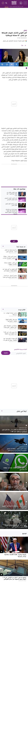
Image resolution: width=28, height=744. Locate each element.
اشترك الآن (6, 6)
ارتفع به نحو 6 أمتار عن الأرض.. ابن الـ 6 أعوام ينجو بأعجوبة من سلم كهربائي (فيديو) (14, 579)
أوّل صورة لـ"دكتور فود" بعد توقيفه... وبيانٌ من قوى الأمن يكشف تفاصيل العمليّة (9, 339)
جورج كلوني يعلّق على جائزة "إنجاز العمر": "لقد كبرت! (12, 194)
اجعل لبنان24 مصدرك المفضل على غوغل (14, 41)
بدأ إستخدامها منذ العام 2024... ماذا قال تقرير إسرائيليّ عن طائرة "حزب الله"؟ (11, 250)
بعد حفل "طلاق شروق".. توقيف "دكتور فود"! (11, 320)
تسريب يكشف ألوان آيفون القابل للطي (11, 204)
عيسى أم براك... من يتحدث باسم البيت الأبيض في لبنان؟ (10, 276)
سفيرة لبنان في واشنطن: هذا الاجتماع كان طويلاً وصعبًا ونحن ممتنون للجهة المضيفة (11, 212)
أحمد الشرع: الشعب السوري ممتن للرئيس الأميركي (11, 198)
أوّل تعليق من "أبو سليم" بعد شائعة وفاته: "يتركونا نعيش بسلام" (10, 270)
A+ (22, 45)
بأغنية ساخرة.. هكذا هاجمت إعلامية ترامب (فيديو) (15, 555)
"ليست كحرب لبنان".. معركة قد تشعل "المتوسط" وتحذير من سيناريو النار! (10, 257)
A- (25, 45)
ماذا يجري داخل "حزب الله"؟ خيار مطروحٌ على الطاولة (10, 333)
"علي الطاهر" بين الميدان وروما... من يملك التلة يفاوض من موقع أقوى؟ (15, 526)
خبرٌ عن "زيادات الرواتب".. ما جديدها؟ (10, 313)
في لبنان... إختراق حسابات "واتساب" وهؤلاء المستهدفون (10, 263)
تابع (14, 241)
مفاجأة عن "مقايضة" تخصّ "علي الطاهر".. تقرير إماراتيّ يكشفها (10, 326)
